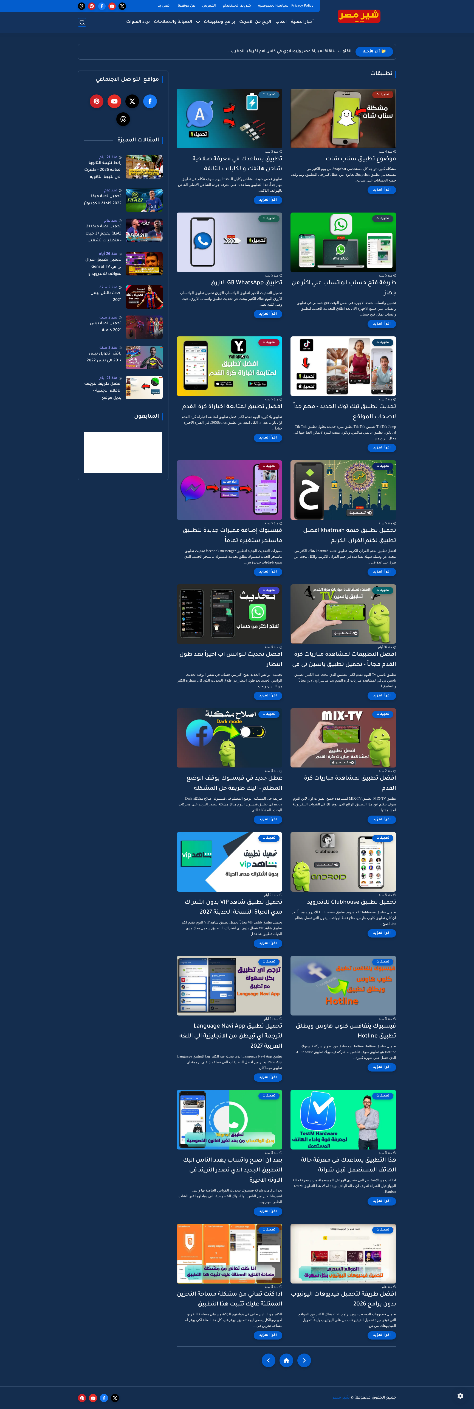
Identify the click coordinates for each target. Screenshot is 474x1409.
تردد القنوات (138, 22)
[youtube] (112, 6)
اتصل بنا (164, 6)
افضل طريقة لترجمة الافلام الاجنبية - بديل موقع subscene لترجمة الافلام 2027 (103, 392)
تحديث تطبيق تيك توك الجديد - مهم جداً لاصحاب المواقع (344, 412)
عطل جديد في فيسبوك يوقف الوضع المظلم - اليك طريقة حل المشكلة (234, 783)
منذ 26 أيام (108, 254)
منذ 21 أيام (108, 157)
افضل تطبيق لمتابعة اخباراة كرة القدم (232, 407)
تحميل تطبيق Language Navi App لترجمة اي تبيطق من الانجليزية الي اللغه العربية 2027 (230, 1036)
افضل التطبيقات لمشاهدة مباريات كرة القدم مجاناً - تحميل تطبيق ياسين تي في (344, 660)
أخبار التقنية (302, 22)
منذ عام (110, 191)
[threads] (81, 6)
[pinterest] (91, 6)
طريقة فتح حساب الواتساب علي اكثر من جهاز (344, 288)
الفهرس (209, 6)
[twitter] (122, 6)
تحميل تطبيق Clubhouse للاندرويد (351, 903)
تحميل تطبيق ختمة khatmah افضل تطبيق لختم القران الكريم (349, 536)
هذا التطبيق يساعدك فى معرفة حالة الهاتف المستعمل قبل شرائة (348, 1165)
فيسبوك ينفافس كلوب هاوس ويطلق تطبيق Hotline (346, 1031)
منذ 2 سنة (108, 288)
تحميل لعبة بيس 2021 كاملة (106, 327)
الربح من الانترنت (255, 22)
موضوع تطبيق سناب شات (361, 159)
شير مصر (341, 1398)
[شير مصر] (359, 16)
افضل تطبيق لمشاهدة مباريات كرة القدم (350, 783)
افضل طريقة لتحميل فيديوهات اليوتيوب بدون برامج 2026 (343, 1299)
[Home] (286, 1360)
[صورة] (144, 166)
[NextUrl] (268, 1360)
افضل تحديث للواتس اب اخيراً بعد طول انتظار (230, 660)
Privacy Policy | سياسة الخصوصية (286, 6)
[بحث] (82, 22)
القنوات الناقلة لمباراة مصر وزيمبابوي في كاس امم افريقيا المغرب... (289, 51)
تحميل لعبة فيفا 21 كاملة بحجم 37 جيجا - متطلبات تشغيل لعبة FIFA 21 (104, 235)
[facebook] (102, 6)
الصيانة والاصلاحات (173, 22)
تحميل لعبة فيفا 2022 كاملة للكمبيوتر (103, 200)
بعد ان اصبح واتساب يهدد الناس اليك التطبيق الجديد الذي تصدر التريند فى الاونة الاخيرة (232, 1170)
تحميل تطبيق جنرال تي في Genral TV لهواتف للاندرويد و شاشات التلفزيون (103, 268)
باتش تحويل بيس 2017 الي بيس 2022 (104, 357)
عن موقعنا (186, 6)
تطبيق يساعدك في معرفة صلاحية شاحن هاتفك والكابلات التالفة (237, 164)
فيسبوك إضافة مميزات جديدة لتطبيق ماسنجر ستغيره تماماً (232, 536)
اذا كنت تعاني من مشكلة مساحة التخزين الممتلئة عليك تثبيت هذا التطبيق (229, 1299)
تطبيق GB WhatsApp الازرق (246, 283)
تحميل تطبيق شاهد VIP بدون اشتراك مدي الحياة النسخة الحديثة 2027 (233, 908)
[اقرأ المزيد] (382, 190)
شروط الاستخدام (237, 6)
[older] (304, 1360)
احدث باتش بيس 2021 (106, 297)
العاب (281, 22)
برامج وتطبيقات (219, 22)
